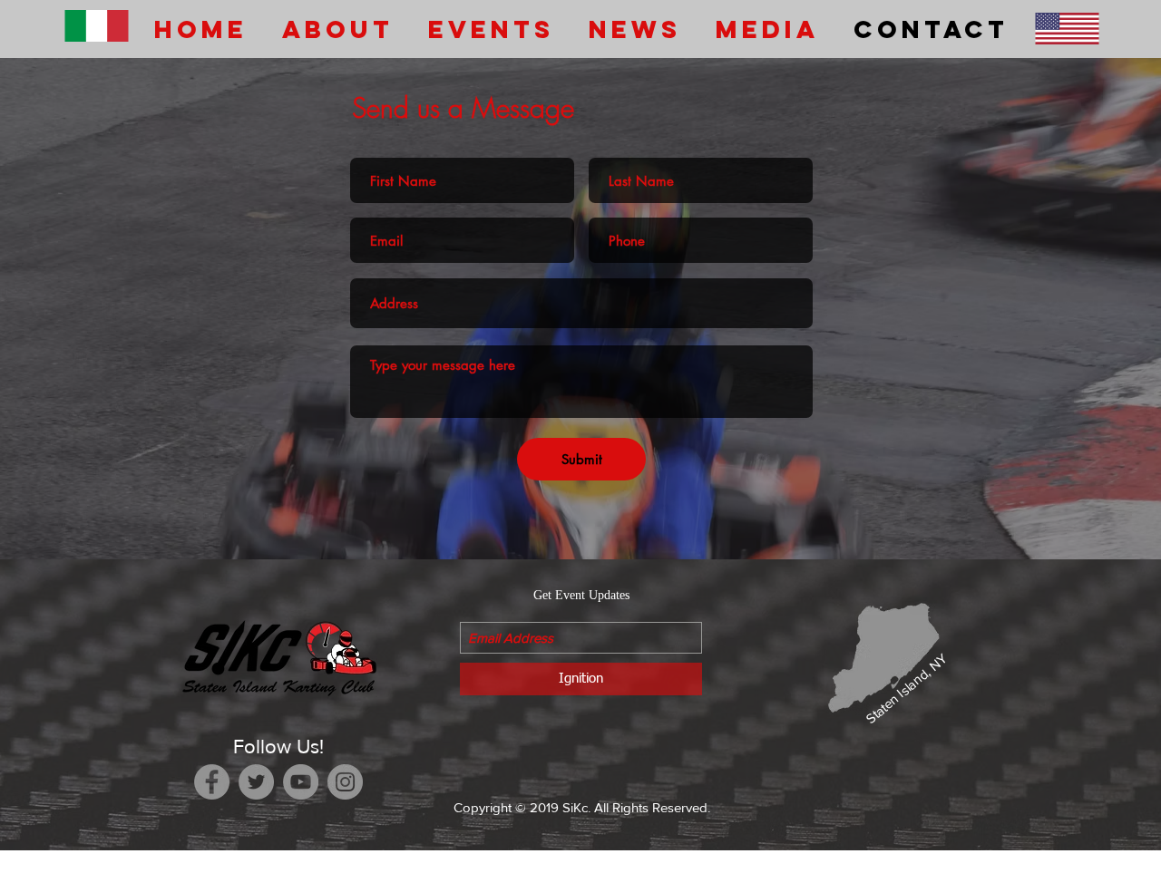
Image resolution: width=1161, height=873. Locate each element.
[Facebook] (211, 782)
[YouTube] (300, 782)
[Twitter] (256, 782)
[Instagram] (345, 782)
